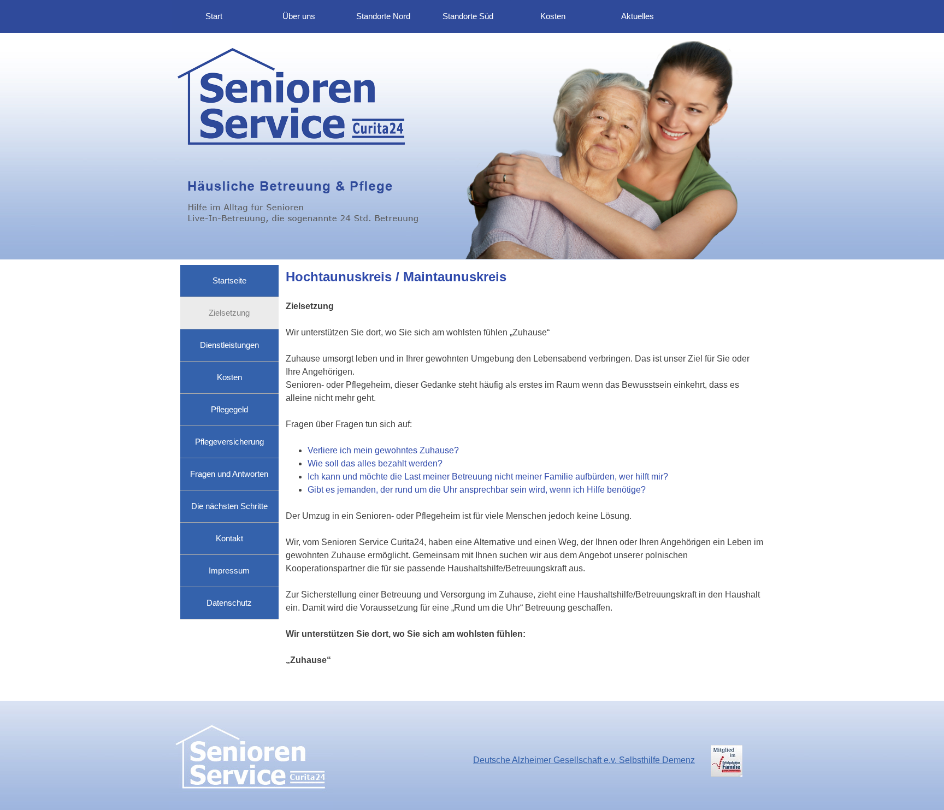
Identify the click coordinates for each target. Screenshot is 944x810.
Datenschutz (229, 603)
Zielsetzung (229, 313)
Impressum (229, 570)
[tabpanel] (525, 480)
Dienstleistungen (229, 345)
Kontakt (229, 538)
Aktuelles (637, 16)
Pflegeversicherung (229, 441)
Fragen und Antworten (229, 474)
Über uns (298, 16)
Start (213, 16)
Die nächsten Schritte (229, 506)
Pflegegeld (229, 409)
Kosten (552, 16)
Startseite (229, 280)
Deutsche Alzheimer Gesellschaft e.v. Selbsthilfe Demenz (584, 760)
